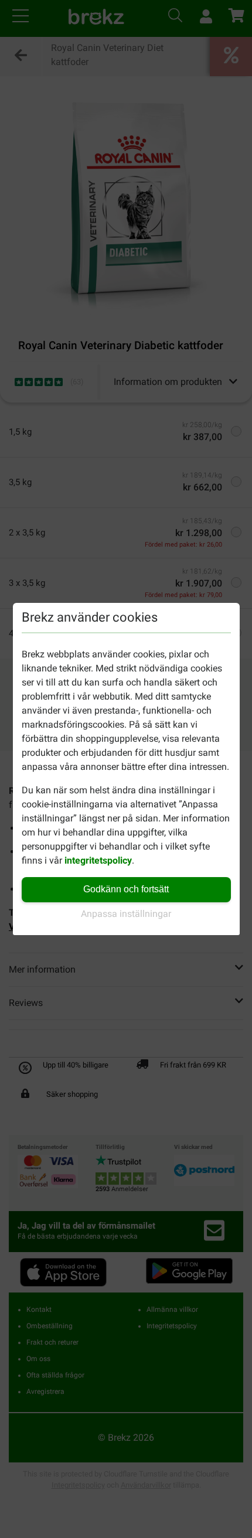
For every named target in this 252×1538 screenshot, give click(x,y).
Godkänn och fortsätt (126, 889)
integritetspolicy (98, 860)
